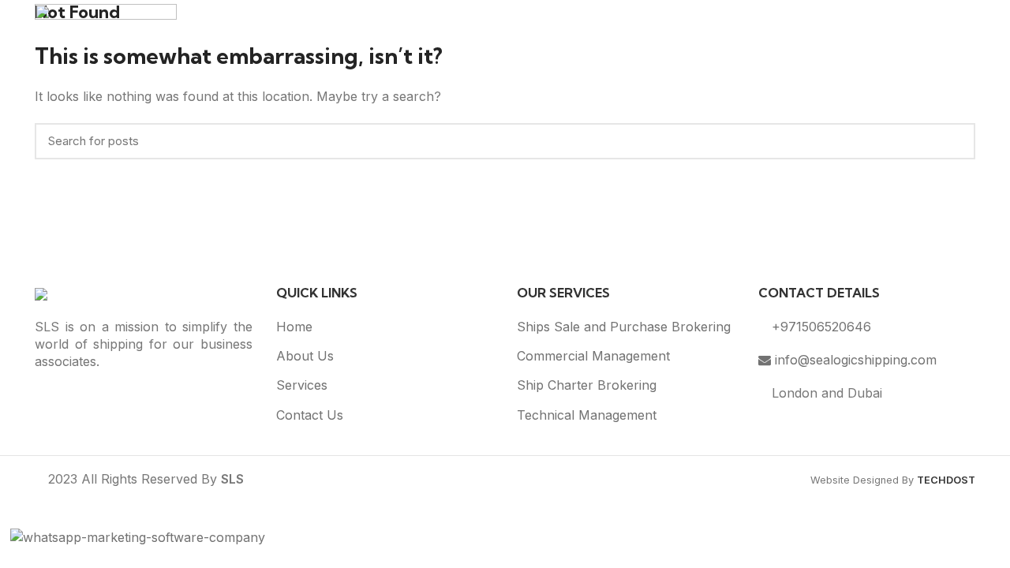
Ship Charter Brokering (586, 385)
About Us (305, 356)
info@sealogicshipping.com (854, 360)
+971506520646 (819, 326)
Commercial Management (593, 356)
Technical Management (586, 415)
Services (301, 385)
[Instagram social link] (164, 398)
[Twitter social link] (143, 398)
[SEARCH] (954, 141)
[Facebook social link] (123, 398)
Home (294, 326)
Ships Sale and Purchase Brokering (624, 326)
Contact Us (309, 415)
